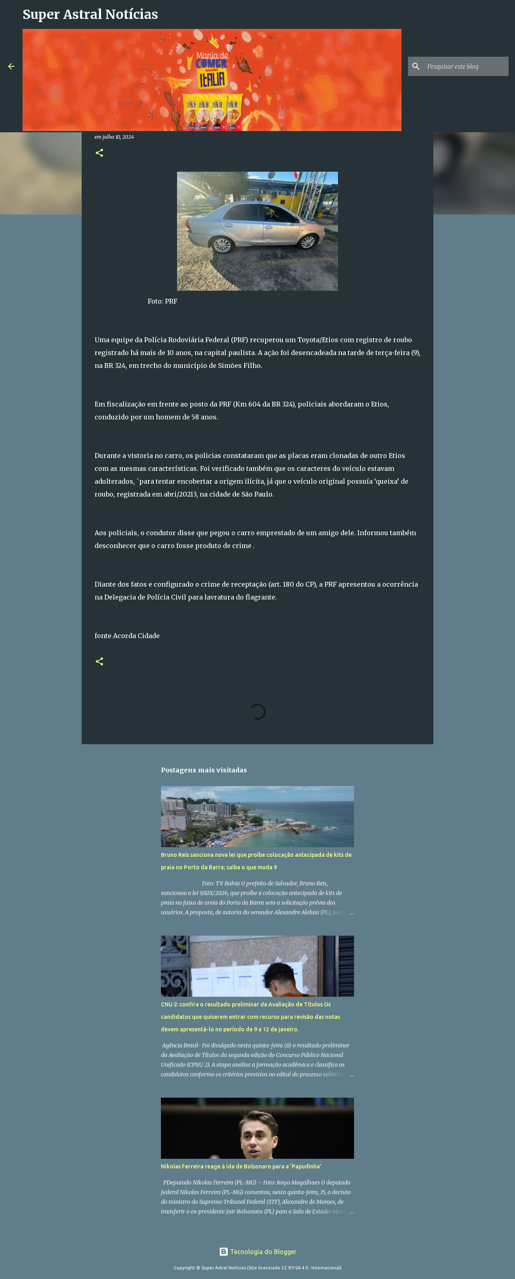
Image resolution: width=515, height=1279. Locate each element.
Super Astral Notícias (90, 14)
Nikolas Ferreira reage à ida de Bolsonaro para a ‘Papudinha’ (241, 1166)
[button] (99, 153)
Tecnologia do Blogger (263, 1251)
